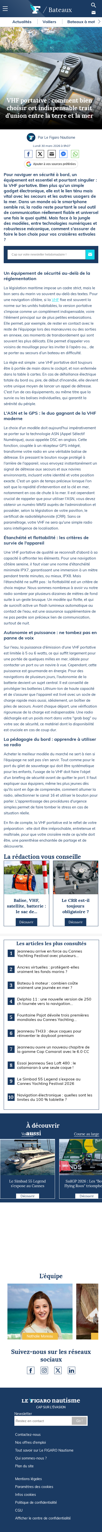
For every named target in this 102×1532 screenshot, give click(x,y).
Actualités (22, 21)
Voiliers (50, 21)
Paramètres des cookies (34, 1487)
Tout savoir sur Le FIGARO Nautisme (44, 1450)
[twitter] (58, 1370)
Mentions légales (28, 1479)
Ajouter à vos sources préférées (54, 164)
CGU (19, 1510)
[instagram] (44, 1370)
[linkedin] (71, 1370)
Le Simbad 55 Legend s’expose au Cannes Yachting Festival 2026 (27, 1186)
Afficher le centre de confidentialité (43, 1518)
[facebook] (30, 1370)
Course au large (86, 1134)
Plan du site (24, 1466)
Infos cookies (25, 1494)
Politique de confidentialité (36, 1502)
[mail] (94, 13)
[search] (93, 5)
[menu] (5, 8)
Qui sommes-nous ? (31, 1458)
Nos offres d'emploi (30, 1442)
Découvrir (28, 1196)
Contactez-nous (28, 1434)
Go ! (79, 1421)
